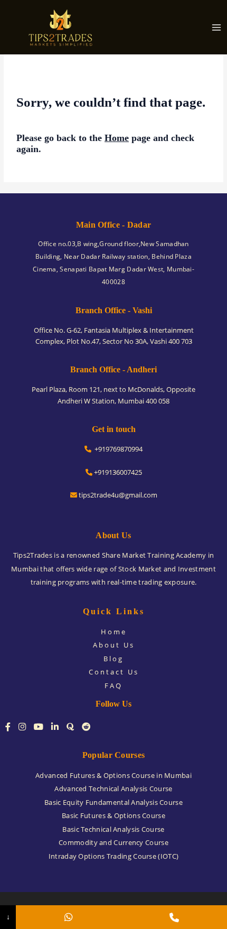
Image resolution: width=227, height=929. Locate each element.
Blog (113, 658)
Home (117, 138)
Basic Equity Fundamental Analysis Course (113, 802)
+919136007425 (117, 472)
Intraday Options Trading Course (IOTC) (113, 856)
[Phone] (174, 917)
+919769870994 (117, 449)
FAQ (113, 685)
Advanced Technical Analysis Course (113, 788)
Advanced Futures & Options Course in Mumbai (113, 775)
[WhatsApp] (68, 917)
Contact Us (114, 672)
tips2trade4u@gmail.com (117, 495)
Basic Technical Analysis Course (113, 829)
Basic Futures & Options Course (113, 815)
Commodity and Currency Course (113, 842)
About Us (114, 645)
